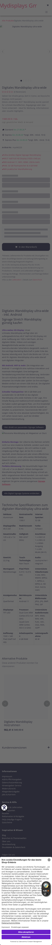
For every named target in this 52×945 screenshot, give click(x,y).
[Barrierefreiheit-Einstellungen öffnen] (4, 807)
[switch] (46, 894)
